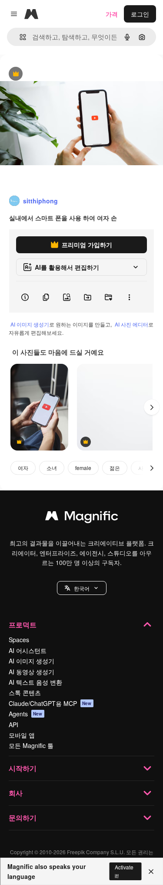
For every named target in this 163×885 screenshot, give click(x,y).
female (83, 467)
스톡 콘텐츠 (25, 692)
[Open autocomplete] (19, 37)
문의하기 (23, 818)
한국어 (82, 588)
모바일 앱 (22, 735)
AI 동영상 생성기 (31, 671)
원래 (50, 74)
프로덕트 (23, 625)
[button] (81, 588)
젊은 (115, 467)
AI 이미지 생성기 (29, 324)
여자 (23, 467)
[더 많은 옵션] (129, 297)
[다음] (152, 407)
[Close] (151, 871)
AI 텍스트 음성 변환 (35, 682)
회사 (16, 793)
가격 (112, 14)
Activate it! (124, 871)
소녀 (52, 467)
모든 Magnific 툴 (31, 745)
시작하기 (23, 768)
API (13, 724)
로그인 (140, 14)
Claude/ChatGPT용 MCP (50, 703)
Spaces (19, 639)
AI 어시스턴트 (28, 650)
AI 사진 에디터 (131, 324)
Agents (26, 713)
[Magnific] (81, 517)
